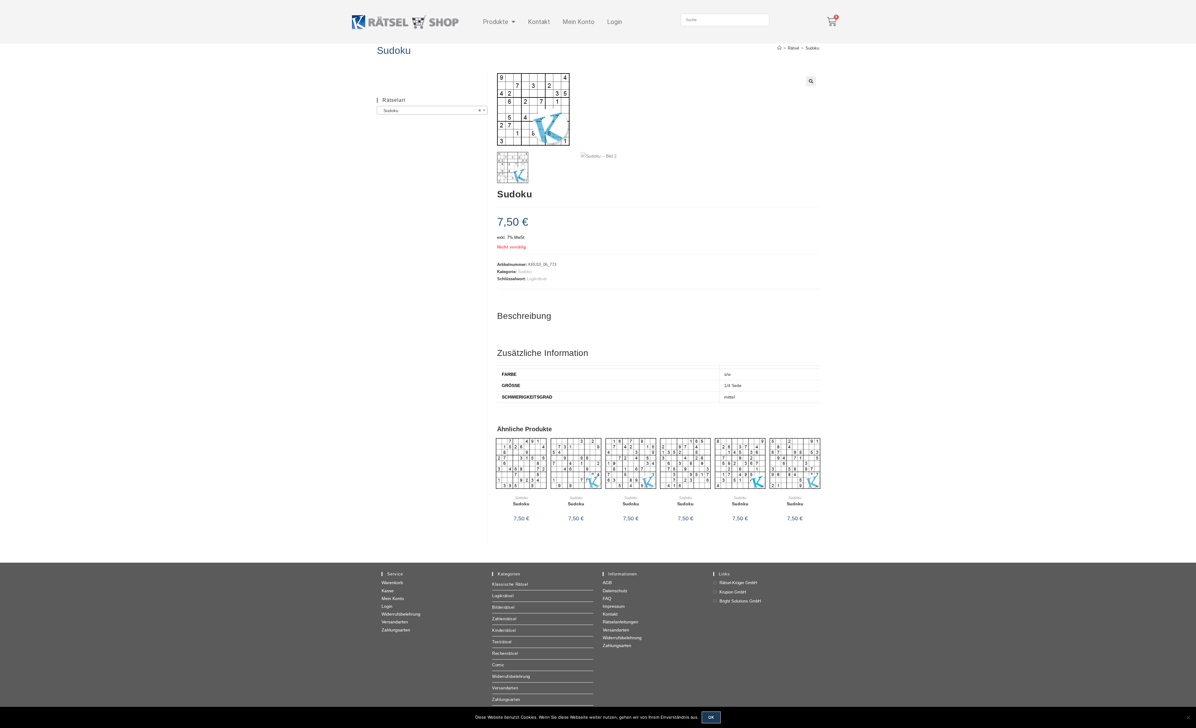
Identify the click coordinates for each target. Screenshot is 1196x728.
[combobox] (432, 110)
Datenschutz (615, 590)
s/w (727, 374)
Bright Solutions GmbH (740, 601)
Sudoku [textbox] (430, 110)
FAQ (607, 598)
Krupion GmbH (732, 592)
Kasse (388, 590)
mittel (729, 397)
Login (614, 22)
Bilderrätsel (503, 607)
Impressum (614, 606)
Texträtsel (502, 642)
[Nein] (1188, 717)
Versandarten (395, 621)
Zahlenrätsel (504, 619)
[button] (811, 81)
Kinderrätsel (504, 630)
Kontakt (539, 22)
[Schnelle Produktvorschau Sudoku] (543, 449)
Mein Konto (578, 22)
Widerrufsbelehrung (401, 614)
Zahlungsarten (396, 629)
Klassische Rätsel (510, 584)
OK (711, 717)
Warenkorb (392, 582)
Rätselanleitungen (620, 621)
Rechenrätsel (505, 653)
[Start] (779, 48)
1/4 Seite (733, 385)
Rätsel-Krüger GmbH (738, 582)
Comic (498, 665)
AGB (607, 582)
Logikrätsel (537, 279)
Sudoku (812, 48)
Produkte (495, 22)
